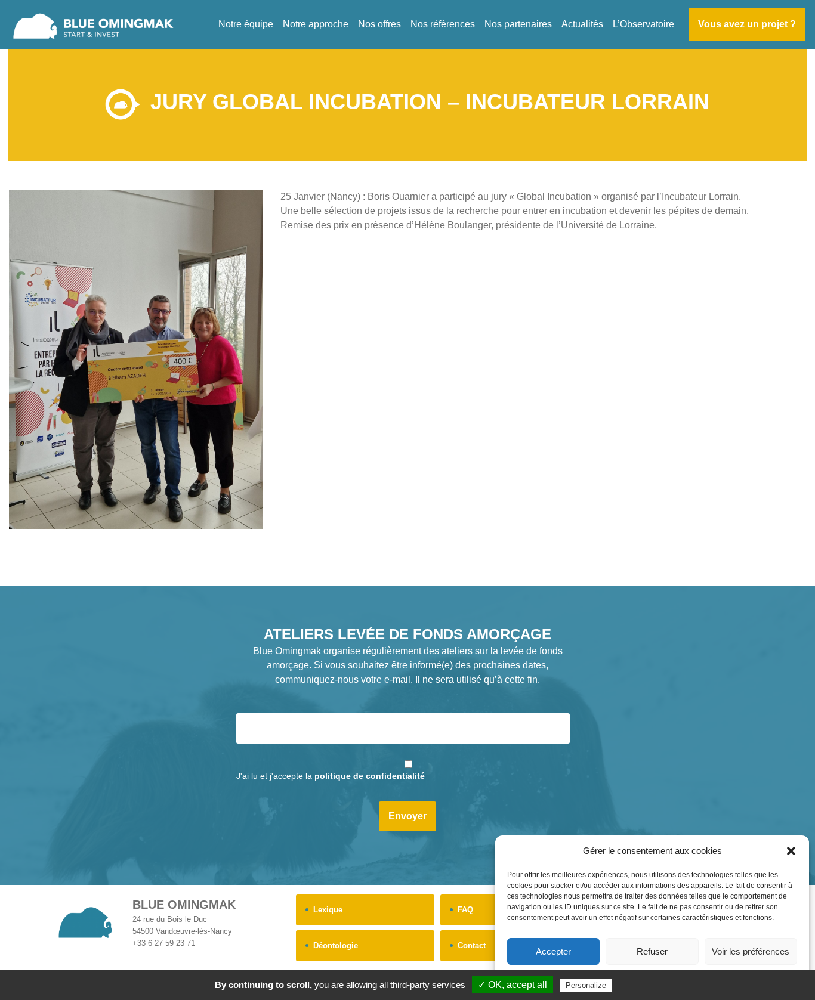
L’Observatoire (643, 24)
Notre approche (315, 24)
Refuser (652, 951)
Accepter (553, 951)
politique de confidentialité (369, 776)
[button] (791, 851)
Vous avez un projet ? (747, 24)
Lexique (327, 909)
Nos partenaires (518, 24)
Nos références (442, 24)
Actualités (582, 24)
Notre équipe (245, 24)
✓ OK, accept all (512, 985)
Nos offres (379, 24)
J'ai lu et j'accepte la (330, 776)
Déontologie (335, 945)
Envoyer (407, 816)
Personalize (586, 985)
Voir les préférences (750, 951)
